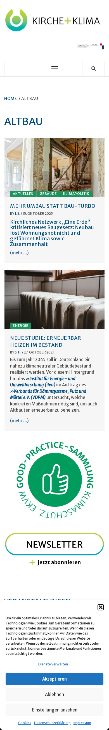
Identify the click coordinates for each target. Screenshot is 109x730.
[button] (100, 607)
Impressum (82, 723)
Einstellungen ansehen (54, 710)
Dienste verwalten (53, 664)
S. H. (18, 352)
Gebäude (48, 193)
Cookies (24, 723)
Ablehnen (54, 694)
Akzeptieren (54, 679)
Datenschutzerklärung (52, 723)
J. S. (18, 213)
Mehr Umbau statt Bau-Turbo (52, 206)
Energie (21, 325)
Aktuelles (23, 193)
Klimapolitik (76, 193)
